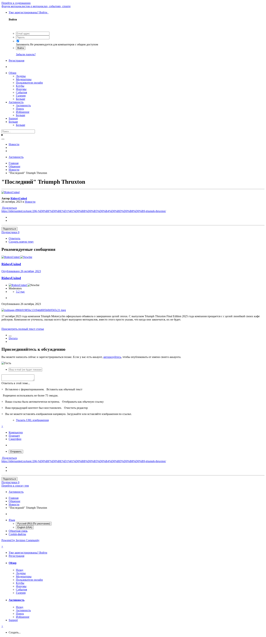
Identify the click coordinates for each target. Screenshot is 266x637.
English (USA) (24, 527)
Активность (16, 102)
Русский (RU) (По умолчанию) (33, 523)
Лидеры (21, 76)
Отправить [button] (16, 451)
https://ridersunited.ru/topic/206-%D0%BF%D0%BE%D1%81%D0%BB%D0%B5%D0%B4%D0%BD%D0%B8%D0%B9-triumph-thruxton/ (83, 211)
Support (13, 118)
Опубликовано (21, 271)
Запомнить (22, 44)
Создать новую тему (21, 241)
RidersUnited (18, 198)
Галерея (21, 95)
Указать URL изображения (32, 420)
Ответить (14, 238)
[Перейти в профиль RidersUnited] (10, 192)
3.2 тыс (20, 291)
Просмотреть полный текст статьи (22, 328)
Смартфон (15, 438)
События (21, 92)
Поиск (20, 108)
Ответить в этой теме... (15, 383)
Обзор (12, 72)
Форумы (21, 89)
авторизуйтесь (112, 356)
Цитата (13, 338)
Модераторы (23, 79)
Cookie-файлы (17, 534)
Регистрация (16, 60)
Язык (12, 520)
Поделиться (9, 207)
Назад (19, 569)
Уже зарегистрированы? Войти (29, 12)
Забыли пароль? (26, 54)
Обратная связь (18, 530)
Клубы (20, 85)
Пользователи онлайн (29, 82)
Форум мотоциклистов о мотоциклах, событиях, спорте (36, 6)
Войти (20, 48)
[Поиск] (2, 139)
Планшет (14, 435)
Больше (20, 98)
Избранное (22, 111)
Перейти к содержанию (16, 3)
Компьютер (16, 432)
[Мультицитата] (10, 336)
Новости (30, 201)
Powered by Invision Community (20, 540)
